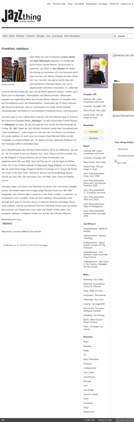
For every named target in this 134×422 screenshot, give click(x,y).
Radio (86, 351)
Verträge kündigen (105, 420)
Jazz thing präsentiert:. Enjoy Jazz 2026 (94, 174)
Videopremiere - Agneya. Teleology (95, 237)
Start (5, 36)
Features (30, 36)
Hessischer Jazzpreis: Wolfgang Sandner (94, 309)
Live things (57, 36)
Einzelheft (79, 4)
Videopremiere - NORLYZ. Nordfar (96, 230)
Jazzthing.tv (89, 377)
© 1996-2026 (89, 420)
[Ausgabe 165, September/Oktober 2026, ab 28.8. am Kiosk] (95, 71)
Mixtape (40, 36)
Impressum (89, 412)
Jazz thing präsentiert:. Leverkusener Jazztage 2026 (95, 213)
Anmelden (93, 132)
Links (86, 399)
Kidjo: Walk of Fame (93, 291)
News (12, 36)
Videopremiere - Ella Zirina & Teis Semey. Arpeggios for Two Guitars (96, 264)
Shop (70, 4)
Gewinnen (88, 403)
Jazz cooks (89, 372)
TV (85, 355)
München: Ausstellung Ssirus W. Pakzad (94, 285)
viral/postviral (90, 368)
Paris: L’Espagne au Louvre (93, 327)
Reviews (21, 36)
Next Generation (72, 36)
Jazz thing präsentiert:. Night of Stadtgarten (94, 205)
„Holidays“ (7, 223)
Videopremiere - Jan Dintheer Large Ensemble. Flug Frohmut (96, 254)
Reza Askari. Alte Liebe (95, 110)
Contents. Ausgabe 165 (95, 106)
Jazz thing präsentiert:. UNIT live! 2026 (94, 198)
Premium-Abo (59, 4)
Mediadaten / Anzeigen (97, 4)
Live (48, 36)
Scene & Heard (91, 394)
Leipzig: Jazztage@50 (94, 304)
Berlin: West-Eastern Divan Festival (93, 321)
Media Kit (114, 4)
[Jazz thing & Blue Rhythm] (22, 21)
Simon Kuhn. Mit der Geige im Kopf (93, 116)
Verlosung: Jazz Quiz (94, 299)
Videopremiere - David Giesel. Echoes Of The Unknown (94, 245)
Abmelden (93, 138)
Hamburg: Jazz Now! (93, 279)
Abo (49, 4)
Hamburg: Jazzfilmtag (94, 315)
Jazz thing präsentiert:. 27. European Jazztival (94, 191)
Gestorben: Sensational (95, 295)
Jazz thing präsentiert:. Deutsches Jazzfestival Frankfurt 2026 (95, 183)
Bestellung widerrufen (124, 420)
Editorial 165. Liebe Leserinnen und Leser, (94, 100)
